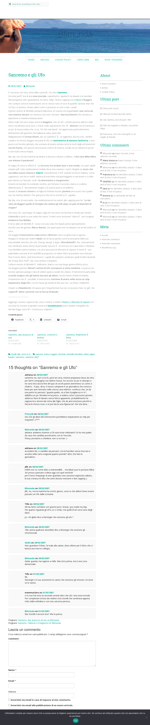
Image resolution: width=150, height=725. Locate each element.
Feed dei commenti (111, 243)
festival (61, 354)
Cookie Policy (63, 59)
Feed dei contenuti (111, 239)
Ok (75, 720)
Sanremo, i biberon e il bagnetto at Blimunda (39, 623)
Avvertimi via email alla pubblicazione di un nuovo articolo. (42, 705)
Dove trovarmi (113, 59)
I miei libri (83, 59)
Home (31, 59)
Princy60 (29, 414)
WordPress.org (109, 247)
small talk (15, 354)
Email (11, 680)
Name (11, 670)
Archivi (44, 59)
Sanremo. (63, 92)
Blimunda (75, 34)
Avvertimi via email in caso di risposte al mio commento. (41, 699)
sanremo (20, 357)
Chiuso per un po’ (110, 108)
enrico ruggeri (50, 354)
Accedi (105, 235)
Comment (13, 638)
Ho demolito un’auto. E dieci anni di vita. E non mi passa (121, 169)
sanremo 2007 (32, 357)
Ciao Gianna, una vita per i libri (116, 119)
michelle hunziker (74, 354)
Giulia (28, 542)
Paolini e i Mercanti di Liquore (76, 302)
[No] (146, 717)
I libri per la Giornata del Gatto (116, 114)
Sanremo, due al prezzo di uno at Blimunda (38, 620)
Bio (97, 59)
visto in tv (26, 354)
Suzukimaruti (55, 305)
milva (85, 354)
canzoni (39, 354)
